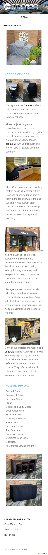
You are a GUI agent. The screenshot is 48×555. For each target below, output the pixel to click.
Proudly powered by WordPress (15, 549)
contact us (11, 144)
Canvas (28, 105)
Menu (25, 17)
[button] (7, 48)
